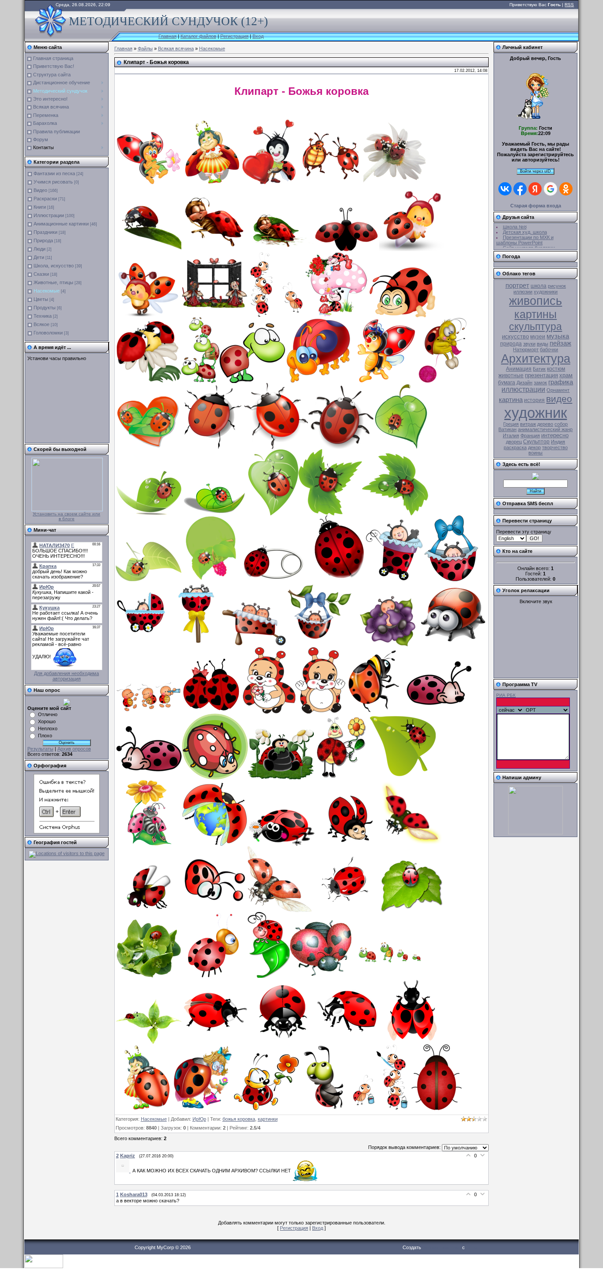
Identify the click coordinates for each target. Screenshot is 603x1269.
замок (540, 382)
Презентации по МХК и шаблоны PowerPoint (525, 233)
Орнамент (557, 390)
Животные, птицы (53, 282)
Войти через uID (535, 171)
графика (560, 382)
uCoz (472, 1247)
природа (511, 344)
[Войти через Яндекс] (535, 188)
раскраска (515, 447)
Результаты (40, 748)
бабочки (549, 349)
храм (566, 375)
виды (542, 343)
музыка (557, 336)
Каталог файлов (198, 36)
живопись (535, 301)
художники (546, 291)
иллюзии (522, 291)
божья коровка (238, 1119)
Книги (40, 207)
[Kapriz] (124, 1170)
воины (535, 452)
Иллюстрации (49, 215)
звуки (529, 343)
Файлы (145, 48)
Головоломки (48, 332)
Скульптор (536, 442)
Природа (43, 240)
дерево (545, 424)
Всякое (41, 324)
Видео (40, 190)
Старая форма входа (535, 205)
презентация (541, 375)
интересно (555, 435)
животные (511, 375)
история (534, 400)
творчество (555, 447)
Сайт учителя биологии (529, 241)
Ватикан (507, 429)
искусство (515, 336)
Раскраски (45, 198)
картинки (268, 1119)
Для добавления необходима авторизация (66, 676)
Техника (43, 316)
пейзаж (560, 343)
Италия (511, 435)
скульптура (535, 326)
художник (535, 413)
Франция (530, 435)
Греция (511, 424)
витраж (528, 424)
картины (535, 314)
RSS (569, 4)
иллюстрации (523, 389)
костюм (556, 369)
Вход (258, 36)
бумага (506, 382)
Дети (39, 257)
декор (534, 447)
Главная (167, 36)
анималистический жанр (545, 429)
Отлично (47, 714)
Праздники (45, 232)
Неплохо (47, 728)
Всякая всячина (176, 48)
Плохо (45, 735)
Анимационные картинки (61, 223)
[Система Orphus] (67, 831)
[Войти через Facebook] (520, 188)
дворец (514, 441)
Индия (558, 441)
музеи (537, 337)
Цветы (41, 299)
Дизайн (524, 382)
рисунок (557, 286)
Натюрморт (526, 349)
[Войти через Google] (550, 189)
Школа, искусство (54, 265)
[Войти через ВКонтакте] (505, 188)
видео (559, 399)
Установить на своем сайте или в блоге (66, 516)
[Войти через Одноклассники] (566, 188)
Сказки (41, 274)
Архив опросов (74, 748)
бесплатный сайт (441, 1247)
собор (561, 424)
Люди (39, 249)
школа (538, 286)
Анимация (518, 369)
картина (511, 399)
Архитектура (535, 358)
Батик (539, 369)
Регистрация (234, 36)
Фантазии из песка (54, 173)
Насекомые (47, 290)
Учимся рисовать (53, 181)
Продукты (45, 307)
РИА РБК (506, 695)
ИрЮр (199, 1119)
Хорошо (47, 721)
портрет (517, 285)
